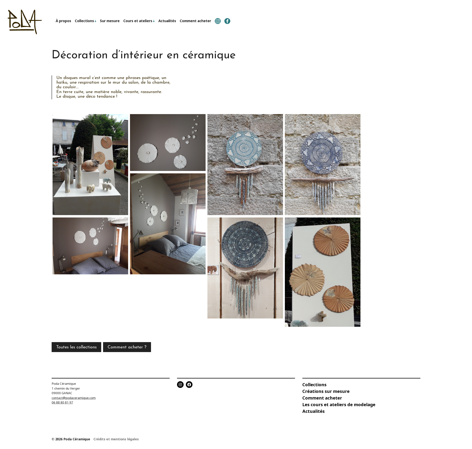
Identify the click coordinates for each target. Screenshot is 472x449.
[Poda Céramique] (25, 22)
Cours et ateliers (137, 21)
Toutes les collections (76, 347)
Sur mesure (110, 21)
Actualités (167, 21)
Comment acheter (195, 21)
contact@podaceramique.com (74, 398)
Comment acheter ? (127, 347)
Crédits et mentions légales (116, 439)
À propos (63, 21)
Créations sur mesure (326, 391)
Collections (84, 21)
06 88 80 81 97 (62, 402)
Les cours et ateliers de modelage (338, 404)
